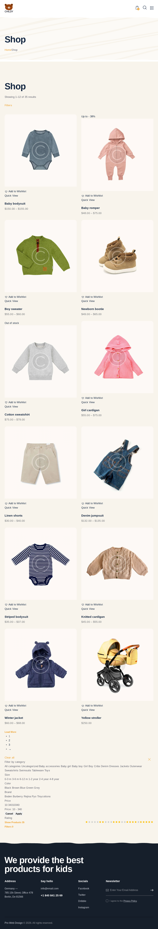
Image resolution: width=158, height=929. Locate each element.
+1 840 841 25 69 (51, 895)
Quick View (11, 195)
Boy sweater (13, 309)
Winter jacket (14, 717)
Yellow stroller (91, 717)
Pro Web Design (14, 923)
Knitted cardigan (93, 616)
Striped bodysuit (16, 616)
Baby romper (90, 208)
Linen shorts (14, 515)
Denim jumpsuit (92, 515)
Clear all (9, 757)
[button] (15, 191)
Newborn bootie (92, 309)
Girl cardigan (90, 410)
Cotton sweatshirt (17, 414)
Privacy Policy (130, 901)
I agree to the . (123, 901)
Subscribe (151, 890)
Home (8, 49)
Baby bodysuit (15, 203)
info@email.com (49, 888)
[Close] (149, 759)
